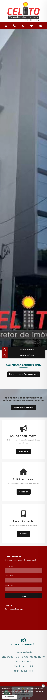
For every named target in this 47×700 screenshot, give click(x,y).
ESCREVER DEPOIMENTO (23, 408)
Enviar (23, 596)
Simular (23, 533)
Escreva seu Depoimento (23, 374)
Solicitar (23, 492)
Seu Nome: (9, 566)
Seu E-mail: (9, 576)
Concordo (9, 697)
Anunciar (23, 451)
